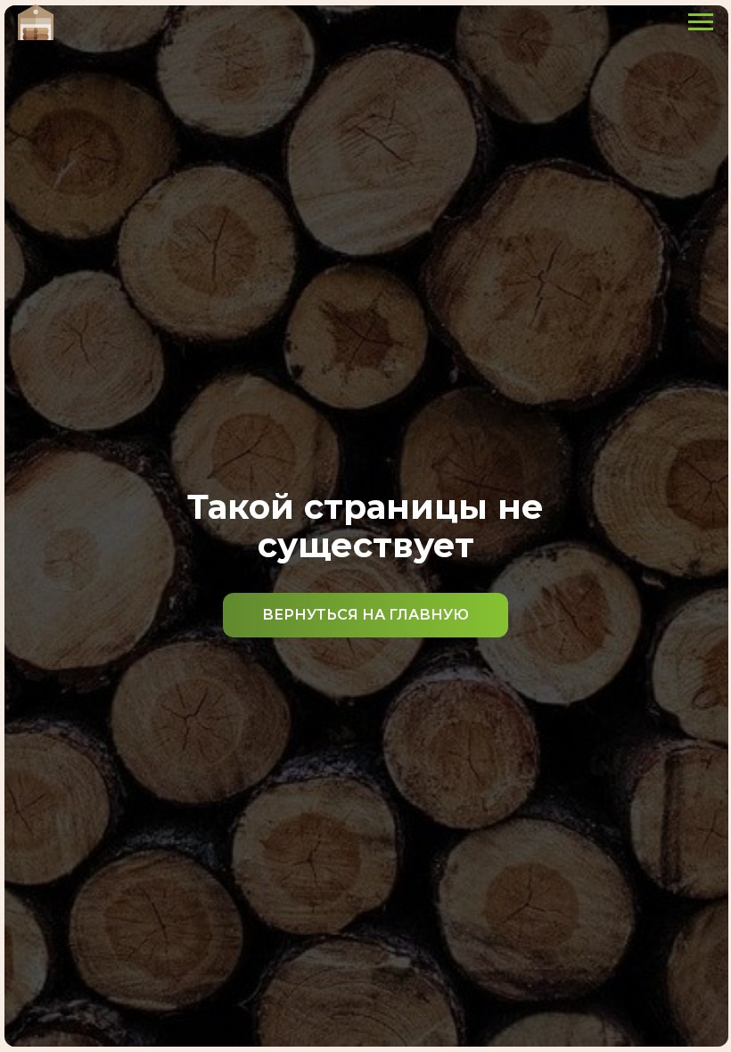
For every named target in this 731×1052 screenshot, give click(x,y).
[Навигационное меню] (700, 22)
